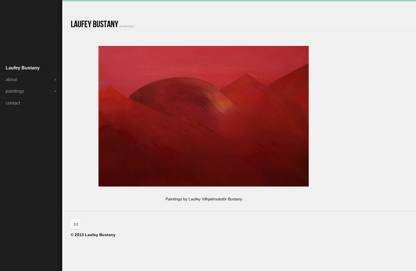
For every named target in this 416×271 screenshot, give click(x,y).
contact (13, 103)
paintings (15, 91)
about (11, 79)
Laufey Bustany (23, 67)
